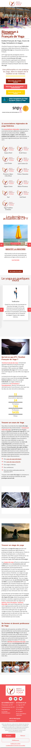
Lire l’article (15, 260)
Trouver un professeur (15, 86)
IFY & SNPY (19, 711)
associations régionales (11, 129)
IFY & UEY (19, 709)
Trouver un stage (14, 92)
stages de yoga (9, 562)
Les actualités (20, 707)
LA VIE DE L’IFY (15, 243)
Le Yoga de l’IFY (20, 705)
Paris (8, 602)
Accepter (8, 735)
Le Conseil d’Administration (6, 712)
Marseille (4, 604)
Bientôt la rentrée (15, 249)
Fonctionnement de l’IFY (8, 707)
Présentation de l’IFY (7, 705)
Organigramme (6, 709)
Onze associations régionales (21, 714)
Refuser (22, 735)
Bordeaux (14, 602)
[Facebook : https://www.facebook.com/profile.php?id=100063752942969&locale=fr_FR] (15, 698)
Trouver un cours (14, 81)
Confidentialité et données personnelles (15, 745)
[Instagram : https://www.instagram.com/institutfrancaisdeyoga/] (10, 698)
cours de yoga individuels (13, 459)
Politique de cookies (15, 743)
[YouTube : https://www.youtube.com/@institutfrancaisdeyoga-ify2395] (20, 698)
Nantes (4, 602)
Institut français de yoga (10, 363)
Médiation (12, 720)
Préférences (15, 740)
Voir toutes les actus (15, 271)
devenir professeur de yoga (16, 641)
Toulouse (20, 602)
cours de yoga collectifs (13, 462)
